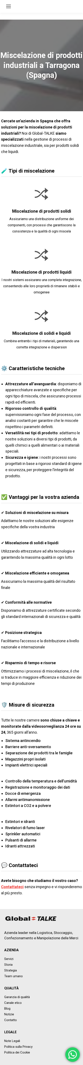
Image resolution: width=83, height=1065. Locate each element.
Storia (8, 965)
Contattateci (12, 887)
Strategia (10, 970)
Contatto (10, 1020)
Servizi (8, 959)
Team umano (13, 976)
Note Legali (12, 1041)
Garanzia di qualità (17, 997)
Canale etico (13, 1003)
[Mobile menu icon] (8, 6)
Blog (7, 1008)
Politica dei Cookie (17, 1052)
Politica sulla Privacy (18, 1047)
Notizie (9, 1014)
